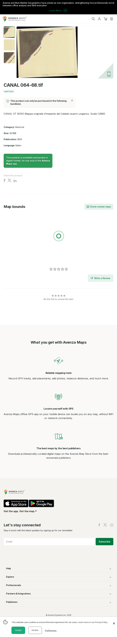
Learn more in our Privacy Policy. (93, 622)
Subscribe (104, 541)
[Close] (113, 622)
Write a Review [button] (102, 278)
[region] (58, 236)
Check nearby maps (100, 206)
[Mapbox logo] (11, 258)
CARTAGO (9, 91)
